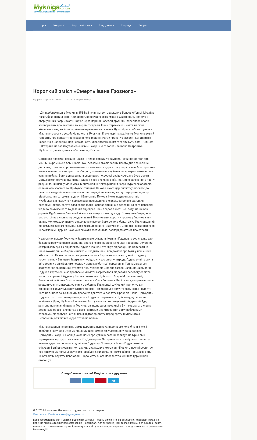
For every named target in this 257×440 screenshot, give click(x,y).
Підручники (106, 25)
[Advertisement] (128, 62)
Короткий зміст (82, 25)
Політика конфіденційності (66, 414)
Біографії (59, 25)
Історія (41, 25)
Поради (126, 25)
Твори (142, 25)
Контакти (39, 414)
